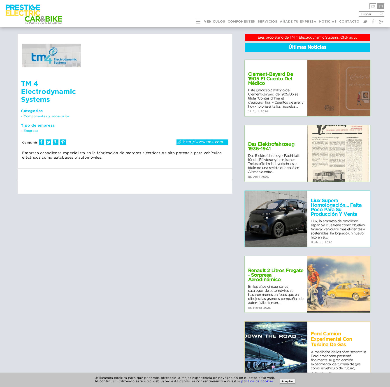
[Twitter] (365, 21)
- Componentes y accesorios (45, 116)
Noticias (328, 21)
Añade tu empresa (298, 21)
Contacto (349, 21)
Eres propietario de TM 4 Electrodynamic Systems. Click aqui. (307, 37)
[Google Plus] (381, 21)
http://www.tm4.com (203, 142)
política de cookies (257, 381)
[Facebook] (373, 21)
